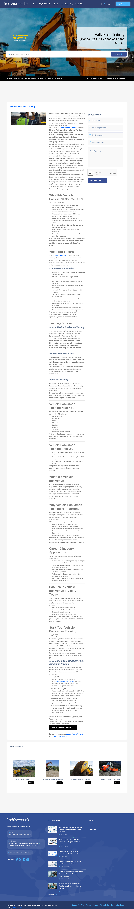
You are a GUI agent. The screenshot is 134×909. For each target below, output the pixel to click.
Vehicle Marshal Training (74, 734)
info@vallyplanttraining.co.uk (65, 681)
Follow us (92, 830)
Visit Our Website (115, 79)
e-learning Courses (35, 79)
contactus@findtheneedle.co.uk (19, 834)
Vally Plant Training (109, 34)
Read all (51, 895)
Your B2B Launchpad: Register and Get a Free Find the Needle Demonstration (71, 874)
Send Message (95, 180)
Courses (18, 79)
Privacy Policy (105, 905)
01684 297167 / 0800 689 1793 (103, 39)
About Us (65, 4)
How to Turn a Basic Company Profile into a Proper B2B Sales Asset (69, 842)
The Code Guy (17, 908)
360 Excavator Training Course (25, 779)
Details (31, 782)
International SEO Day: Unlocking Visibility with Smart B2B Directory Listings (70, 886)
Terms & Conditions (117, 905)
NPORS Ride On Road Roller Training (113, 779)
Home (35, 4)
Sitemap (95, 905)
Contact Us (79, 4)
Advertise (56, 4)
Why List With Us (45, 4)
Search (117, 54)
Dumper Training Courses (80, 779)
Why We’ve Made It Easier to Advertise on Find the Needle (69, 853)
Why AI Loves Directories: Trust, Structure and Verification (70, 863)
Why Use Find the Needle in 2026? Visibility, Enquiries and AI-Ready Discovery (70, 829)
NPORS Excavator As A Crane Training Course (59, 779)
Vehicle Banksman (59, 255)
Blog (71, 4)
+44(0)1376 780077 (23, 852)
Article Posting (86, 905)
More (57, 79)
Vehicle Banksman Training (61, 727)
